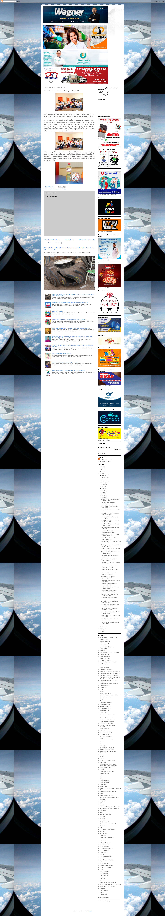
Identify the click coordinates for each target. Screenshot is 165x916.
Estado (101, 777)
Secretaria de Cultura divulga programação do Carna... (108, 577)
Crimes (101, 742)
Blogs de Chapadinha (105, 685)
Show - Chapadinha (104, 871)
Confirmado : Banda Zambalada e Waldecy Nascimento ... (109, 566)
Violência (102, 892)
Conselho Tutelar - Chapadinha (107, 719)
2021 (101, 471)
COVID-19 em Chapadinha (106, 736)
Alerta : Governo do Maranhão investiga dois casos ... (108, 503)
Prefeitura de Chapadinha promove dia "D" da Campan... (110, 552)
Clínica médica (103, 712)
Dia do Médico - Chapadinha (107, 747)
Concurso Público (104, 716)
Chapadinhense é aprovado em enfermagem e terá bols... (109, 591)
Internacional (103, 804)
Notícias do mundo (104, 822)
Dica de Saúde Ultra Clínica (107, 749)
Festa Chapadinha (104, 782)
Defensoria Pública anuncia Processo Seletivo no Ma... (110, 587)
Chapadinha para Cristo (105, 708)
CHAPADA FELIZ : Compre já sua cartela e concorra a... (109, 573)
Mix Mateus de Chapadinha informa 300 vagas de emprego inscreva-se (70, 302)
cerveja (101, 699)
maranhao (102, 816)
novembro (104, 477)
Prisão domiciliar (104, 852)
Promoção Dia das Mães (106, 856)
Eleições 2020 (103, 762)
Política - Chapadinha (105, 842)
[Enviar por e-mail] (59, 187)
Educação (102, 758)
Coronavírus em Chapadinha (107, 721)
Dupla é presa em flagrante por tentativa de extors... (108, 584)
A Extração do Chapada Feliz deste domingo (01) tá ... (110, 507)
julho (103, 486)
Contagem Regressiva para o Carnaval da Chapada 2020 (110, 605)
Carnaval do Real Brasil (105, 697)
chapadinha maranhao (105, 706)
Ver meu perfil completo (104, 461)
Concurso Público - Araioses (107, 718)
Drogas (101, 756)
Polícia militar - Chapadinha (106, 837)
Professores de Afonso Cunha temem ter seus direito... (110, 612)
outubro (104, 479)
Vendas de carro (104, 890)
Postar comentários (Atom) (55, 243)
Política (102, 839)
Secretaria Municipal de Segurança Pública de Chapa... (110, 521)
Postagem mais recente (52, 239)
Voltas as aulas (103, 894)
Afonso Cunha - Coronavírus (107, 646)
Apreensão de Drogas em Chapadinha (109, 652)
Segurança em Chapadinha (106, 865)
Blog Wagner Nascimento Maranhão (109, 683)
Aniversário (102, 650)
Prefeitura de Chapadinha (106, 848)
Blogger (90, 911)
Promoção (102, 854)
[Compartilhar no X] (62, 187)
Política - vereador (104, 844)
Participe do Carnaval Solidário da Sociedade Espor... (109, 594)
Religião (102, 858)
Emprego (102, 769)
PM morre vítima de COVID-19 (107, 829)
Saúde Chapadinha (104, 863)
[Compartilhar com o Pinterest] (65, 187)
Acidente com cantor (105, 641)
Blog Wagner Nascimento (106, 669)
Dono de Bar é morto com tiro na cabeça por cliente (65, 362)
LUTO (101, 812)
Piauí (101, 827)
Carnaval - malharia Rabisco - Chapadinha (110, 695)
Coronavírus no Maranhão (106, 723)
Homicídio (102, 799)
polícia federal (103, 833)
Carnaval (102, 691)
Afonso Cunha (103, 645)
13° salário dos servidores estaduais (109, 637)
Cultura (101, 744)
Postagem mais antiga (87, 239)
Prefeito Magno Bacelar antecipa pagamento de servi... (109, 538)
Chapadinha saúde (104, 710)
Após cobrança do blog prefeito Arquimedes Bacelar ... (109, 598)
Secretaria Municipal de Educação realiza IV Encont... (109, 602)
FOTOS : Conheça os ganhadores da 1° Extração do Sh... (110, 549)
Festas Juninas (103, 786)
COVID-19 (102, 730)
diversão (102, 754)
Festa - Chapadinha (104, 780)
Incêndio (102, 803)
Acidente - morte (104, 639)
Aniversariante (103, 648)
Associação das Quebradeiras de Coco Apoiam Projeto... (111, 545)
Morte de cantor (104, 820)
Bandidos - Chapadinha (105, 660)
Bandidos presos (104, 664)
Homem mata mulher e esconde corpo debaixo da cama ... (110, 563)
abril (103, 493)
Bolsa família (103, 687)
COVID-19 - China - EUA (106, 732)
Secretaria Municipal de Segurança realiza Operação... (110, 514)
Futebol (101, 793)
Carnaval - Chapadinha (105, 693)
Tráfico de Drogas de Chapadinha (108, 882)
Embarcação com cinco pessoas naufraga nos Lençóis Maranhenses (108, 765)
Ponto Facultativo (104, 846)
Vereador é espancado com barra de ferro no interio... (110, 500)
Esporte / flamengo (104, 773)
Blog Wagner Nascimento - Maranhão (109, 675)
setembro (104, 482)
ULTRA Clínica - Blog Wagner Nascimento (110, 884)
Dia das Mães (103, 745)
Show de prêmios (104, 875)
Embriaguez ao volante (105, 767)
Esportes (102, 775)
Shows (101, 877)
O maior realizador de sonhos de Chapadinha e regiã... (109, 609)
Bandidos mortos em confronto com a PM (110, 662)
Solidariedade (103, 879)
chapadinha (102, 700)
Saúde (101, 861)
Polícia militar (103, 835)
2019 (101, 629)
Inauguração (103, 801)
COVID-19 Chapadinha (105, 734)
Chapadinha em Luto (105, 704)
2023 (101, 467)
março (103, 495)
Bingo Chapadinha (104, 667)
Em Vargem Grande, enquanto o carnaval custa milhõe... (109, 531)
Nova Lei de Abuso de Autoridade (108, 823)
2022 (101, 469)
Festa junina (103, 784)
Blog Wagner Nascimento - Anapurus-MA (110, 671)
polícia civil (102, 831)
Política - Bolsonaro (105, 841)
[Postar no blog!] (60, 187)
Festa (101, 778)
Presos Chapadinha (104, 850)
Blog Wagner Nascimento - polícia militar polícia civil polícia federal (110, 678)
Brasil (101, 689)
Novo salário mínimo (105, 825)
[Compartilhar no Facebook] (64, 187)
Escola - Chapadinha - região (107, 771)
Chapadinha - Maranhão (106, 702)
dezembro (104, 475)
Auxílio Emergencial (105, 658)
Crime (101, 738)
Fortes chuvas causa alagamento (108, 791)
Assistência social (104, 654)
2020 (101, 473)
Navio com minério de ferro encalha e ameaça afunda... (110, 517)
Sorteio (101, 880)
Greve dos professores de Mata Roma (109, 797)
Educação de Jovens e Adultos (58, 189)
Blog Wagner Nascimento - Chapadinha (109, 673)
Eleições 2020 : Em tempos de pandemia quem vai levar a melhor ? (69, 319)
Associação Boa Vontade (106, 656)
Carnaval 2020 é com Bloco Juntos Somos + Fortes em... (110, 535)
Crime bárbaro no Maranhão (107, 740)
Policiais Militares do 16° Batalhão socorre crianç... (109, 570)
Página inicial (69, 239)
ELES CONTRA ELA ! (57, 311)
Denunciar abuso (103, 897)
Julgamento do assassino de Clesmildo (109, 808)
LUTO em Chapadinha (105, 814)
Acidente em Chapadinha (106, 643)
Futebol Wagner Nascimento (107, 795)
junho (103, 488)
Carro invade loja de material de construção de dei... (109, 559)
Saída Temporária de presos (107, 860)
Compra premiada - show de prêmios (109, 714)
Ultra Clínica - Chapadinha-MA (107, 886)
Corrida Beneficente (105, 728)
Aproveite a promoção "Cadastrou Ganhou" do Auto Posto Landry (68, 370)
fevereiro (104, 497)
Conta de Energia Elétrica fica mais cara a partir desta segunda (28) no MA (71, 328)
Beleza (101, 665)
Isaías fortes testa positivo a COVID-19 (109, 806)
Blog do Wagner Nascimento (107, 459)
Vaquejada (102, 888)
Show (101, 869)
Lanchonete (103, 810)
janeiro (103, 626)
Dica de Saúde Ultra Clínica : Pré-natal (62, 353)
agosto (103, 484)
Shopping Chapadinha (105, 867)
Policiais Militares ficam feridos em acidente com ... (110, 623)
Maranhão (102, 818)
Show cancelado (104, 873)
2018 (101, 631)
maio (103, 490)
